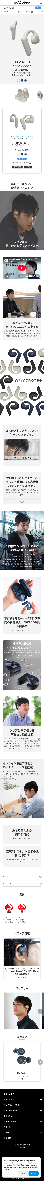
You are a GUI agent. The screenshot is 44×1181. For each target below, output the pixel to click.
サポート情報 (17, 12)
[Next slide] (40, 96)
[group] (18, 80)
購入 (38, 8)
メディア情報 (29, 12)
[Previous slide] (3, 96)
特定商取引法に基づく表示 (21, 163)
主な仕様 (5, 12)
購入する (22, 159)
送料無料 (16, 167)
